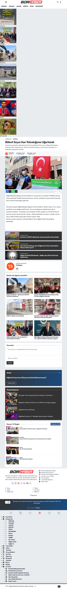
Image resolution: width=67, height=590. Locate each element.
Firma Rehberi (10, 552)
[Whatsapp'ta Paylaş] (13, 191)
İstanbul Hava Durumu (47, 472)
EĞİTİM (25, 6)
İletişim (36, 488)
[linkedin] (58, 513)
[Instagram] (21, 483)
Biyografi (9, 558)
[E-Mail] (17, 268)
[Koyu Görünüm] (60, 2)
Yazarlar (8, 550)
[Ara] (57, 2)
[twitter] (20, 513)
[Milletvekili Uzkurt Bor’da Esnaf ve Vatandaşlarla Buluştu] (20, 328)
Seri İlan (8, 554)
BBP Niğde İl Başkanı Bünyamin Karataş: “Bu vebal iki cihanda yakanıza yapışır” (46, 337)
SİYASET (11, 6)
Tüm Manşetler (45, 478)
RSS (8, 502)
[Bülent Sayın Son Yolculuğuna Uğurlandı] (33, 172)
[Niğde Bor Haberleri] (31, 1)
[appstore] (33, 495)
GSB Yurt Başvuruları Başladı (15, 316)
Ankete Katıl (11, 383)
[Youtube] (27, 483)
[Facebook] (12, 483)
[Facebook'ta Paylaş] (7, 191)
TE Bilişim (19, 265)
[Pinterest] (18, 483)
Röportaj (9, 556)
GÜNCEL (4, 6)
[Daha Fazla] (16, 191)
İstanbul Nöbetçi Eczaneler (48, 470)
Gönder (10, 363)
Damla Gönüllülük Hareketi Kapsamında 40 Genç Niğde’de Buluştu (46, 295)
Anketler (8, 560)
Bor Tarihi (36, 490)
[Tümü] (59, 373)
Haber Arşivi (44, 481)
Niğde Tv (36, 491)
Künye (8, 488)
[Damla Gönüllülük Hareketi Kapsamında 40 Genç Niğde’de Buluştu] (47, 285)
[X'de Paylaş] (9, 191)
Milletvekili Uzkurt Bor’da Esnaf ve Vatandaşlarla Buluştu (17, 337)
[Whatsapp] (30, 483)
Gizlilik (8, 490)
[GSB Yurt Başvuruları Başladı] (20, 307)
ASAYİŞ (18, 6)
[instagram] (30, 513)
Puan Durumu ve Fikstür (47, 476)
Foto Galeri (9, 546)
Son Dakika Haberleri (47, 479)
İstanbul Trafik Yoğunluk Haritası (49, 474)
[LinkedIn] (24, 483)
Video (7, 548)
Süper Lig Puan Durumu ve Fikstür (19, 575)
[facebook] (10, 513)
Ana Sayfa (9, 517)
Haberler (8, 139)
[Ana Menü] (6, 2)
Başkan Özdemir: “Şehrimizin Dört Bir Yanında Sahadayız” (18, 295)
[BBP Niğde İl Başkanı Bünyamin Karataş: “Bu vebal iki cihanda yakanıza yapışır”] (47, 328)
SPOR (32, 6)
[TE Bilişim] (10, 266)
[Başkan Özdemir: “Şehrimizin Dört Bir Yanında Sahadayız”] (20, 285)
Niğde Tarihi (10, 491)
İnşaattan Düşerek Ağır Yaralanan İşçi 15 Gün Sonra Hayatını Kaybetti (46, 316)
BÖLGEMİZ (39, 6)
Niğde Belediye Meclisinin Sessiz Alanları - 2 (22, 586)
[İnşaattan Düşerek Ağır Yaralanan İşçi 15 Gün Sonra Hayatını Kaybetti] (47, 307)
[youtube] (39, 513)
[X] (15, 483)
